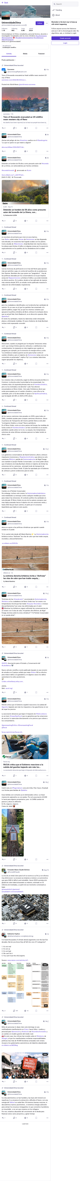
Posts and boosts (8, 60)
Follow (40, 23)
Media (25, 54)
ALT (46, 642)
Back (6, 3)
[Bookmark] (36, 128)
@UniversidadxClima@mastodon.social (13, 25)
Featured (41, 54)
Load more (25, 1124)
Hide (45, 620)
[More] (47, 128)
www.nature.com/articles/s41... (18, 960)
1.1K (3, 30)
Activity (9, 54)
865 (13, 30)
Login (65, 43)
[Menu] (47, 23)
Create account (65, 38)
